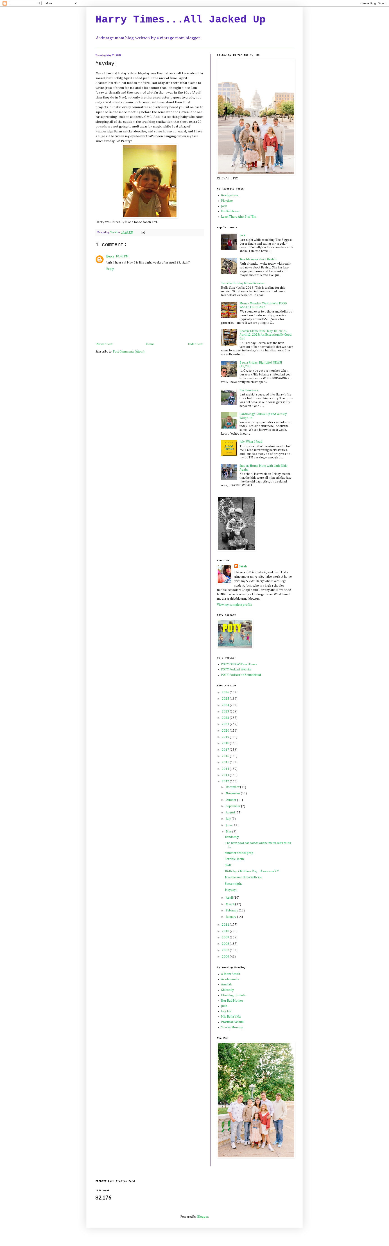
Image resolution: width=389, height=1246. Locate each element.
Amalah (226, 984)
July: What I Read (251, 441)
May (229, 831)
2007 (226, 950)
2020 (226, 730)
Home (150, 344)
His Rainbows (230, 211)
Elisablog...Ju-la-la (233, 995)
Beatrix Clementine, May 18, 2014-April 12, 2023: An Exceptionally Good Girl (266, 335)
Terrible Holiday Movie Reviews (243, 283)
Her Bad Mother (232, 1000)
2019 (226, 737)
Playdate (227, 200)
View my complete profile (234, 604)
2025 (226, 698)
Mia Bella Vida (231, 1016)
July (229, 818)
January (231, 916)
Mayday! (231, 889)
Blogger (202, 1216)
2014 (226, 768)
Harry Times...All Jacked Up (180, 20)
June (229, 825)
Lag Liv (226, 1011)
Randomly (232, 837)
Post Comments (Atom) (129, 351)
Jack (224, 206)
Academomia (230, 979)
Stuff (228, 865)
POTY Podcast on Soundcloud (241, 675)
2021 (226, 724)
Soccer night (233, 883)
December (233, 787)
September (233, 806)
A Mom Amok (230, 974)
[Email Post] (142, 232)
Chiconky (227, 989)
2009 (226, 937)
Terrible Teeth (234, 859)
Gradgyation (229, 195)
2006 (226, 956)
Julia (224, 1006)
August (231, 812)
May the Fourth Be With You (243, 877)
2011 (226, 924)
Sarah (243, 566)
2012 (226, 781)
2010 (226, 931)
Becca (110, 256)
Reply (110, 268)
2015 (226, 762)
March (230, 904)
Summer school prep (239, 853)
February (232, 910)
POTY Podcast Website (236, 669)
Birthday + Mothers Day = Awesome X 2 (252, 871)
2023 (226, 711)
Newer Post (104, 344)
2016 (226, 756)
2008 (226, 943)
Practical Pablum (232, 1022)
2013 (226, 775)
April (229, 897)
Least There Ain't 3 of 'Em (238, 216)
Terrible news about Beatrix (258, 259)
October (231, 800)
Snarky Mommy (232, 1027)
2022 (226, 717)
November (233, 793)
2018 (226, 743)
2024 (226, 705)
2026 (226, 692)
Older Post (195, 344)
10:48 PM (122, 256)
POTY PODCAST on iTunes (239, 664)
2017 (226, 749)
